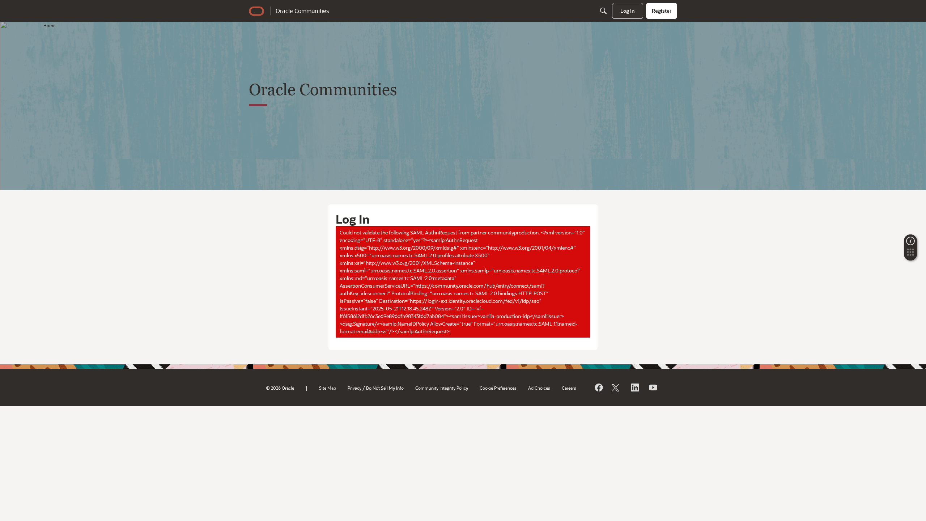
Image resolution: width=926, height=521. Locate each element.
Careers (569, 388)
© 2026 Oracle (280, 388)
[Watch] (652, 387)
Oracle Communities (302, 10)
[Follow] (616, 387)
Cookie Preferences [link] (498, 388)
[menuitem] (627, 11)
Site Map (327, 388)
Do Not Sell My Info (385, 388)
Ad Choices (539, 388)
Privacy (354, 388)
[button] (910, 254)
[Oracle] (598, 387)
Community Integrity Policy (441, 388)
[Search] (603, 10)
